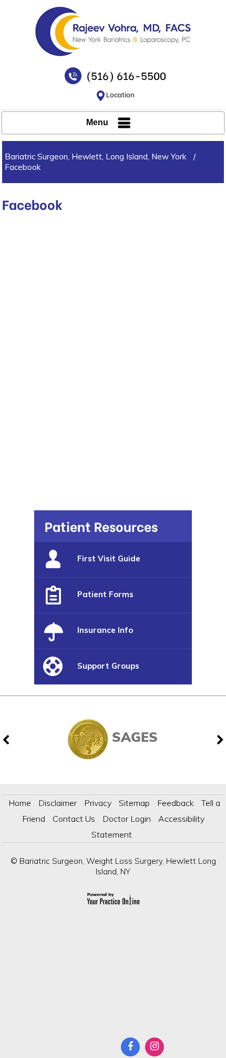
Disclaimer (57, 803)
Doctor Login (126, 818)
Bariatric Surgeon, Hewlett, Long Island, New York (95, 157)
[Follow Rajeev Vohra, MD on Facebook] (130, 1046)
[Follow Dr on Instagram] (154, 1046)
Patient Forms (105, 594)
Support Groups (108, 666)
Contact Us (74, 818)
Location (120, 94)
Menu (97, 122)
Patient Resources (101, 526)
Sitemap (134, 803)
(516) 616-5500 (126, 75)
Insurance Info (105, 630)
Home (19, 803)
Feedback (175, 803)
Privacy (97, 803)
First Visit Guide (108, 558)
